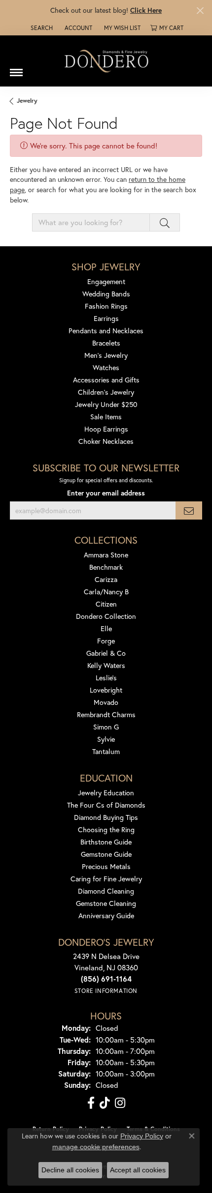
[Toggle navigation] (16, 69)
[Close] (200, 10)
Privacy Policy (141, 1136)
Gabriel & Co (106, 653)
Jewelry (27, 100)
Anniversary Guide (106, 915)
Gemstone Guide (106, 854)
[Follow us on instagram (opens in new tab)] (120, 1103)
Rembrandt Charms (106, 714)
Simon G (106, 726)
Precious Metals (106, 866)
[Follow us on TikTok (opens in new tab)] (105, 1103)
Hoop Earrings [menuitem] (106, 429)
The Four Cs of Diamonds (106, 805)
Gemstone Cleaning (106, 903)
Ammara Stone (106, 554)
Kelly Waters (106, 665)
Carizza (106, 579)
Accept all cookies (138, 1170)
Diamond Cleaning (106, 891)
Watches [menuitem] (106, 367)
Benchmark (106, 567)
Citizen (106, 604)
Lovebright (106, 690)
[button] (41, 28)
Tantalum (106, 751)
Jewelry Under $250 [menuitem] (106, 404)
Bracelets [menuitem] (106, 343)
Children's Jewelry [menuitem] (106, 392)
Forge (106, 640)
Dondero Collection (106, 616)
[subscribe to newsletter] (189, 510)
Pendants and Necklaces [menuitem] (106, 330)
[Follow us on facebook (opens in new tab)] (91, 1103)
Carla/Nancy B (106, 591)
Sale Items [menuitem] (106, 416)
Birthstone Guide (106, 841)
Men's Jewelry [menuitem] (106, 355)
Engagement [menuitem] (106, 281)
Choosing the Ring (106, 829)
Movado (106, 702)
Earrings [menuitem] (106, 318)
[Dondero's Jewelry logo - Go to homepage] (106, 61)
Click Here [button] (146, 10)
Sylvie (106, 739)
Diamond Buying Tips (106, 817)
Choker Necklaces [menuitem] (106, 441)
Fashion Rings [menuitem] (106, 306)
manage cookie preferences (96, 1147)
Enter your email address (106, 493)
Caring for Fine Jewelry (106, 878)
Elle (106, 628)
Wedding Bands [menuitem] (106, 293)
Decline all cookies (70, 1170)
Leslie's (106, 677)
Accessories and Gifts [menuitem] (106, 379)
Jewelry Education (106, 792)
